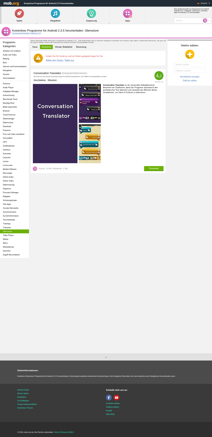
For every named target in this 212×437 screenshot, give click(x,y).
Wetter (5, 239)
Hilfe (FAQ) (110, 414)
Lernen (6, 161)
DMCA (71, 432)
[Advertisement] (15, 306)
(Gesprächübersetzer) (74, 73)
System (6, 74)
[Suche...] (206, 20)
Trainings (7, 224)
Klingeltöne (21, 397)
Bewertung (81, 47)
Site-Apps (7, 204)
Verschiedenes (9, 78)
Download (7, 126)
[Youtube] (117, 400)
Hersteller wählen (113, 403)
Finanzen (7, 130)
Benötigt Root (8, 103)
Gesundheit (7, 138)
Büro (5, 63)
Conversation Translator (47, 73)
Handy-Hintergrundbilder (27, 404)
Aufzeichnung (8, 95)
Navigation (7, 70)
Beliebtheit (46, 47)
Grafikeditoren (9, 146)
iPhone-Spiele (23, 393)
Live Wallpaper (23, 401)
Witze (5, 243)
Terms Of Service (60, 432)
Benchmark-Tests (10, 99)
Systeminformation (11, 216)
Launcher (7, 157)
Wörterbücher (8, 247)
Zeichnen (7, 251)
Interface (6, 150)
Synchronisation (9, 212)
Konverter (7, 154)
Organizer (7, 189)
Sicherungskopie (10, 200)
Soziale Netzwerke (10, 208)
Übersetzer (7, 231)
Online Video (8, 181)
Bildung (6, 59)
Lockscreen (8, 165)
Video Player (8, 235)
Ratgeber (6, 196)
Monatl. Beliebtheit (63, 47)
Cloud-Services (9, 115)
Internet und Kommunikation (14, 66)
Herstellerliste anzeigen (189, 76)
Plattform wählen (190, 80)
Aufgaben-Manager (11, 91)
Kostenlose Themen (25, 408)
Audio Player (8, 87)
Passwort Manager (10, 192)
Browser (6, 111)
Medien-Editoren (9, 169)
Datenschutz (8, 122)
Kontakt (109, 411)
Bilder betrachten (10, 107)
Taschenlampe (9, 220)
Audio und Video (10, 55)
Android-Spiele (23, 390)
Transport (7, 227)
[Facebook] (109, 400)
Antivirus (6, 84)
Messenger (7, 173)
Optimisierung (8, 185)
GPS (5, 142)
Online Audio (8, 177)
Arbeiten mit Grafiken (12, 51)
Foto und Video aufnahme (13, 134)
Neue (34, 47)
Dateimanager (8, 119)
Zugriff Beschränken (11, 255)
